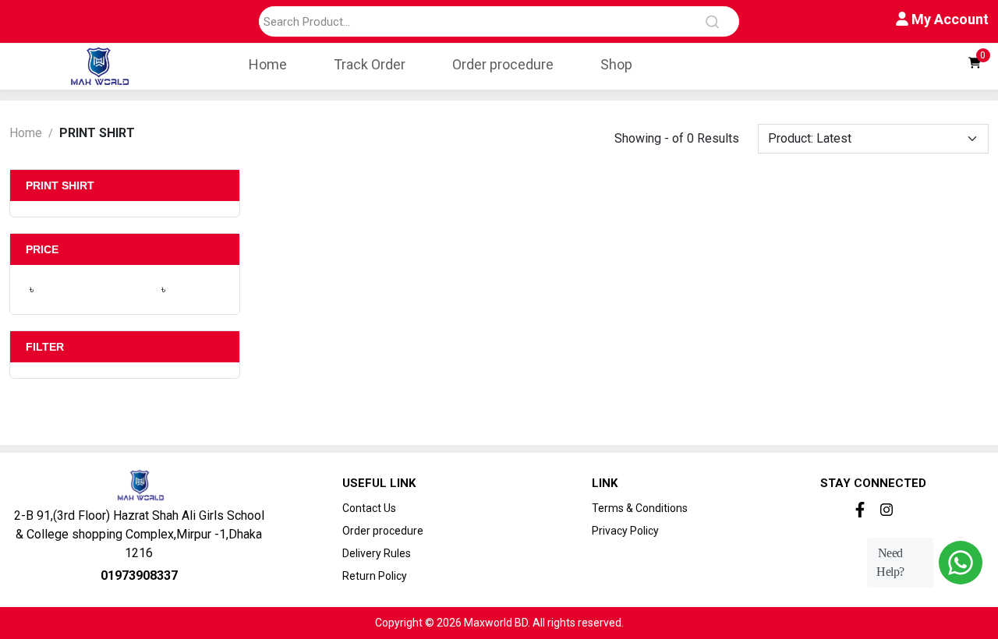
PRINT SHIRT (60, 185)
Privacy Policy (625, 530)
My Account (948, 19)
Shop (616, 64)
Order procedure (503, 64)
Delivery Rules (376, 553)
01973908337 (139, 575)
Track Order (369, 64)
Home (268, 64)
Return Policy (374, 576)
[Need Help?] (960, 562)
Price (42, 249)
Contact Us (369, 508)
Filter (45, 347)
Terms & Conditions (640, 508)
